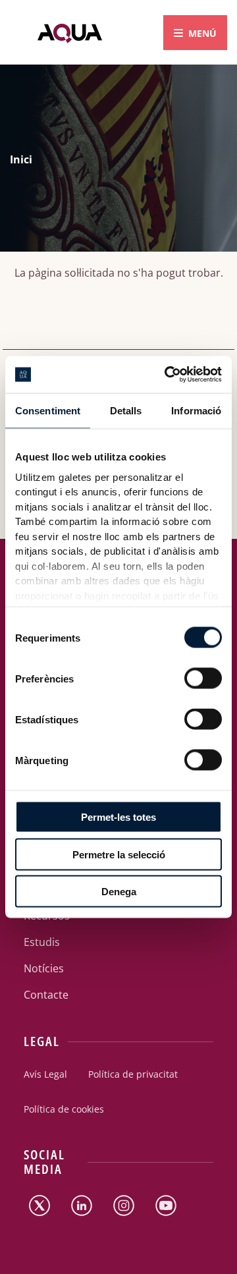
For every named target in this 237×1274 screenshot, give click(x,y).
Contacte (46, 994)
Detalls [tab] (126, 410)
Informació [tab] (196, 410)
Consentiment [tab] (47, 410)
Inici (21, 159)
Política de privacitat (133, 1074)
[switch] (191, 674)
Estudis (42, 942)
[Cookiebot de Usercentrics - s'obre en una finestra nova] (167, 374)
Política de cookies (64, 1109)
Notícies (44, 968)
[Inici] (70, 32)
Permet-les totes (118, 817)
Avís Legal (45, 1074)
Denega (118, 891)
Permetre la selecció (118, 854)
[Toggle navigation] (195, 32)
